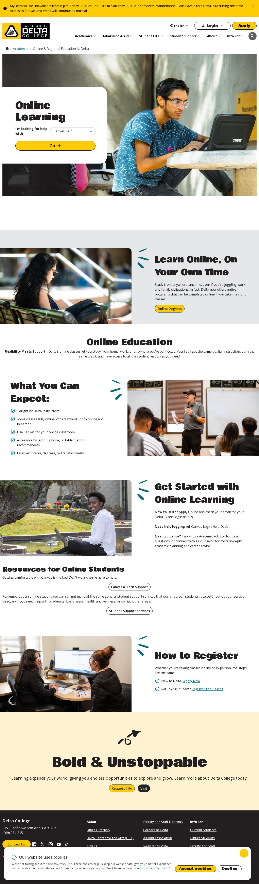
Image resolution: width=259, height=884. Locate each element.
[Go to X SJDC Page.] (42, 844)
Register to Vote (155, 846)
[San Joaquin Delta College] (36, 30)
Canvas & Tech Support (129, 587)
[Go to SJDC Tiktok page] (66, 844)
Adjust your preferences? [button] (153, 868)
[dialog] (127, 863)
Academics (83, 36)
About (212, 36)
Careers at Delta (155, 830)
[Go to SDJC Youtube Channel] (58, 844)
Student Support (183, 36)
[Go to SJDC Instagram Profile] (50, 844)
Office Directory (98, 830)
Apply (244, 25)
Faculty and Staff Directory (163, 822)
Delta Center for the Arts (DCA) (110, 838)
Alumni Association (157, 838)
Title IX (92, 846)
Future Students (202, 838)
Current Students (203, 830)
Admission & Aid (116, 36)
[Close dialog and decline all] (244, 853)
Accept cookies (195, 868)
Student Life (149, 36)
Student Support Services (129, 611)
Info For (233, 36)
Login (212, 25)
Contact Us (16, 844)
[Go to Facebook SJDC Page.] (34, 844)
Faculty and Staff (202, 846)
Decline (229, 868)
